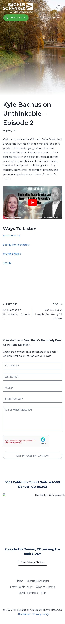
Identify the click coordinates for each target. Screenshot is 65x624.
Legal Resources (28, 593)
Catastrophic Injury (21, 587)
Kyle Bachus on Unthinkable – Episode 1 (16, 312)
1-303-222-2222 (17, 18)
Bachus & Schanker (37, 581)
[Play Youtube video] (32, 202)
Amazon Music (11, 236)
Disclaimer (24, 614)
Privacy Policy (41, 614)
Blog (43, 593)
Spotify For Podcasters (16, 245)
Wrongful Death (45, 587)
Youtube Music (12, 254)
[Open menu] (59, 6)
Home (19, 581)
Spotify (7, 263)
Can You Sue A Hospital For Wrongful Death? (48, 312)
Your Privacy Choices (33, 562)
